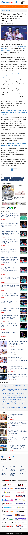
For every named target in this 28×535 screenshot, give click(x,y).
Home (3, 10)
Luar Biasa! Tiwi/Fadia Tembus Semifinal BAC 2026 (9, 302)
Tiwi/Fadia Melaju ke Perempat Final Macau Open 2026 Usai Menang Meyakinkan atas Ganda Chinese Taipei (9, 250)
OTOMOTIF (12, 466)
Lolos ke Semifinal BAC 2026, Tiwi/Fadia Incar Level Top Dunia (9, 294)
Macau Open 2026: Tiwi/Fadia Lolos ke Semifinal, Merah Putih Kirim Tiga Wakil (9, 241)
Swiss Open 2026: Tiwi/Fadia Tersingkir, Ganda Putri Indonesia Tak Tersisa (9, 325)
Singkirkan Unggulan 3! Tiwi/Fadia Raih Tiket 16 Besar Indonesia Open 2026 (10, 278)
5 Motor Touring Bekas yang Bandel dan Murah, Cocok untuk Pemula (17, 438)
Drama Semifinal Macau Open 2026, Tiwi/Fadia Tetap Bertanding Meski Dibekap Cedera (10, 233)
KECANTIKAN (3, 6)
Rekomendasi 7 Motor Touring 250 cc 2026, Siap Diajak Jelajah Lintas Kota (13, 386)
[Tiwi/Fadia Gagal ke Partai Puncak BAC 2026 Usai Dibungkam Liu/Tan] (23, 287)
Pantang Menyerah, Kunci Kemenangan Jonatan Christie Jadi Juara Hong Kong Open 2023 (12, 75)
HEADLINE (12, 472)
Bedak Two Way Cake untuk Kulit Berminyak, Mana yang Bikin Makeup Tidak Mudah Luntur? (17, 431)
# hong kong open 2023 (17, 178)
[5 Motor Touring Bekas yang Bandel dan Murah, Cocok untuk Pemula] (3, 440)
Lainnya (21, 473)
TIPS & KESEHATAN (24, 6)
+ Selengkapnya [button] (22, 529)
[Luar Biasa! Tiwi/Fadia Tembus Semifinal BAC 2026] (23, 303)
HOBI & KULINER (23, 472)
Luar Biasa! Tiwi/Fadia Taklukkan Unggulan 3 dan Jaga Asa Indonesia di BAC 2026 (9, 317)
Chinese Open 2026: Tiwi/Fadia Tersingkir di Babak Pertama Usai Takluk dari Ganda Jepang (10, 215)
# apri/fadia (4, 180)
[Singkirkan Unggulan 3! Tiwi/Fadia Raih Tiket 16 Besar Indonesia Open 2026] (23, 279)
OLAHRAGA (8, 10)
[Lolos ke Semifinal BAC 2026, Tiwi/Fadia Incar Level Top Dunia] (23, 296)
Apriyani (10, 46)
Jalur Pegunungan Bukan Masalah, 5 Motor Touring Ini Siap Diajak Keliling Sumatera (13, 394)
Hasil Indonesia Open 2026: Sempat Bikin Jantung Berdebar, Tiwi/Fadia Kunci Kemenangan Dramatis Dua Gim (9, 270)
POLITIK (21, 468)
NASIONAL (12, 473)
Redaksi (2, 469)
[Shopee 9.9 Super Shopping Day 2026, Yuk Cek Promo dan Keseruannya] (3, 417)
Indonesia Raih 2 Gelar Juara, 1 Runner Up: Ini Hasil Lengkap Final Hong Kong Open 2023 (14, 113)
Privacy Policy (4, 468)
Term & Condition (3, 471)
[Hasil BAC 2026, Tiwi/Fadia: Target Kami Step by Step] (23, 311)
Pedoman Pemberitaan (3, 474)
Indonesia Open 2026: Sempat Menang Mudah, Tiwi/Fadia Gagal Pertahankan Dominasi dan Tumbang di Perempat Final (9, 260)
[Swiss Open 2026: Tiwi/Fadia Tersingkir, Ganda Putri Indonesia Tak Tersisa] (23, 326)
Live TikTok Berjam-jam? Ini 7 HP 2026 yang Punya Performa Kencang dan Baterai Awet (17, 368)
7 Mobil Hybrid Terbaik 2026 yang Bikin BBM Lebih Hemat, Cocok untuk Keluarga (13, 398)
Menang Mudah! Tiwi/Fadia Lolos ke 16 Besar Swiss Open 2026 (9, 333)
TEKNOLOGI (16, 6)
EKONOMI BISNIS (22, 470)
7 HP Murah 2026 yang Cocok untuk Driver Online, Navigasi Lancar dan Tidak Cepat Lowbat (13, 403)
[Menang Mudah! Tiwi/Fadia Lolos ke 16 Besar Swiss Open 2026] (23, 334)
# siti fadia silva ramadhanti (16, 180)
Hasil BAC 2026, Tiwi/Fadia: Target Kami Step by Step (10, 309)
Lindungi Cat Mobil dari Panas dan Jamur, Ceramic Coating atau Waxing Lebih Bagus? (17, 376)
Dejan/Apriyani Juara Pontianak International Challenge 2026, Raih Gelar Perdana (16, 351)
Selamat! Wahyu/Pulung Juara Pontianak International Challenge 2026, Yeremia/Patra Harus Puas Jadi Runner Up (17, 360)
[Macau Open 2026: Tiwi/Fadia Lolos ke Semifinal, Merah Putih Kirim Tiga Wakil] (23, 242)
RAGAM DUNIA (10, 6)
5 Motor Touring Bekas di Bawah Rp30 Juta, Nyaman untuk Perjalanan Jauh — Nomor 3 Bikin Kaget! (17, 423)
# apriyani (7, 178)
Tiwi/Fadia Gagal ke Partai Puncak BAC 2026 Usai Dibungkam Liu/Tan (10, 286)
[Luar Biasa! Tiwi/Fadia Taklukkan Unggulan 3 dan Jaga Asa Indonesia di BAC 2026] (23, 318)
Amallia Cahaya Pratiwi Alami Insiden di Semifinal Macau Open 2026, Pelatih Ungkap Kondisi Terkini (9, 224)
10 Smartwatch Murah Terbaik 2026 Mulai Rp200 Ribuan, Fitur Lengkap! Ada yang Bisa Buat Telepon (17, 447)
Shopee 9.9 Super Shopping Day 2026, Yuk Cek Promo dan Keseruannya (16, 416)
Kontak (2, 466)
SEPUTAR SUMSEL (12, 475)
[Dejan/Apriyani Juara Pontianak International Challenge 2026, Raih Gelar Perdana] (3, 352)
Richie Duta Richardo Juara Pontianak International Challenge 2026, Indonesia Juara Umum (17, 343)
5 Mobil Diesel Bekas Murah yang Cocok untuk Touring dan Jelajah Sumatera (14, 390)
